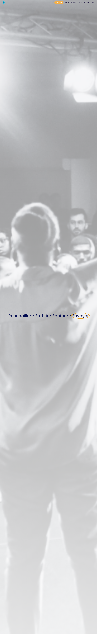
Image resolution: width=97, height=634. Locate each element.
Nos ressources (82, 2)
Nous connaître (73, 2)
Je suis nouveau (59, 2)
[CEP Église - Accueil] (4, 2)
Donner (88, 2)
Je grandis (67, 2)
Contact (92, 2)
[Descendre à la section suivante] (48, 631)
